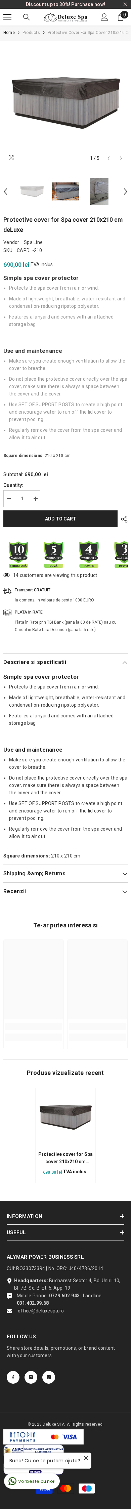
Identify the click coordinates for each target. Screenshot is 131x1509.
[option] (65, 103)
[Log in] (104, 17)
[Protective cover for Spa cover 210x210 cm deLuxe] (65, 1117)
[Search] (27, 17)
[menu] (7, 17)
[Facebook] (13, 1377)
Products (31, 32)
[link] (33, 1026)
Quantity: (13, 485)
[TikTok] (48, 1377)
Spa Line (33, 242)
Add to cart (60, 518)
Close (125, 4)
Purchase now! (88, 4)
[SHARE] (123, 519)
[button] (109, 158)
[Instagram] (31, 1377)
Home (9, 32)
